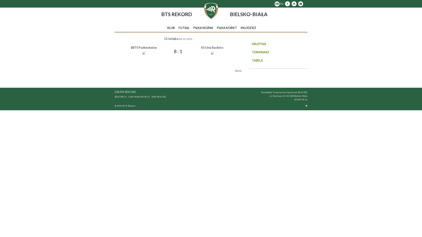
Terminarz (260, 52)
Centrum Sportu (139, 96)
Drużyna (259, 44)
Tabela (257, 60)
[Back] (238, 70)
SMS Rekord (158, 96)
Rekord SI (121, 96)
